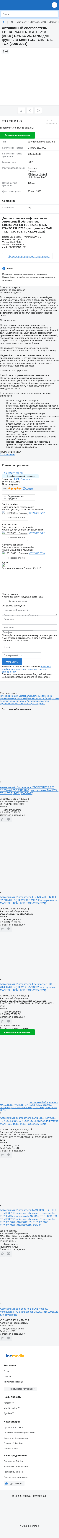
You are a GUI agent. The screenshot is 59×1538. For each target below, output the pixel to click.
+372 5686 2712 (37, 513)
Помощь (8, 1376)
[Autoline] (12, 22)
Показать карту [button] (10, 594)
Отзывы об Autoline (13, 1443)
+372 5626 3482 (37, 533)
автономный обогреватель (41, 141)
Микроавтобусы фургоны (32, 703)
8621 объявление (23, 479)
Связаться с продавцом (17, 135)
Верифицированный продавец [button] (20, 476)
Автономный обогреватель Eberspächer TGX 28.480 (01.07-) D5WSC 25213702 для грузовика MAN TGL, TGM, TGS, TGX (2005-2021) (28, 987)
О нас (6, 1371)
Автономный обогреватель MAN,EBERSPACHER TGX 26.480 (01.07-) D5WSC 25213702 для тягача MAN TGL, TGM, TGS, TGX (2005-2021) (29, 1120)
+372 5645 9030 (37, 553)
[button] (54, 5)
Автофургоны (52, 698)
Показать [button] (23, 513)
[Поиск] (55, 14)
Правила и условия (13, 1427)
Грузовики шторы (9, 703)
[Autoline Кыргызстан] (20, 5)
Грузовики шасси (35, 698)
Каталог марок (11, 1448)
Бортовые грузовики (41, 696)
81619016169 (34, 153)
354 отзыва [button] (28, 488)
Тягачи (14, 696)
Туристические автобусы (13, 701)
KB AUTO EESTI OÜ (12, 473)
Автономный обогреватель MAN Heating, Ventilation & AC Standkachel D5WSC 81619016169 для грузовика (29, 1311)
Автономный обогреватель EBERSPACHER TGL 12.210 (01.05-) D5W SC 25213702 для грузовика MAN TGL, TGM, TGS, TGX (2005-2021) (28, 900)
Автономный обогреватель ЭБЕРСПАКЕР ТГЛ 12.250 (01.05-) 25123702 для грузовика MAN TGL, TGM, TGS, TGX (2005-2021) (29, 790)
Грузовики (5, 696)
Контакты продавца (13, 1382)
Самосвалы (24, 696)
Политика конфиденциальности (19, 1432)
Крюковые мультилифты (13, 698)
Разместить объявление (17, 1032)
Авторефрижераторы (38, 701)
